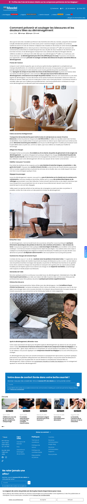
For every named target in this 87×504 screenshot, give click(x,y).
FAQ (18, 447)
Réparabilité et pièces (36, 456)
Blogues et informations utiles (76, 18)
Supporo (28, 14)
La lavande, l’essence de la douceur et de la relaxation (77, 412)
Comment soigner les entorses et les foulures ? (43, 412)
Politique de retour (36, 446)
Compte (70, 8)
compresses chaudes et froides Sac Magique (48, 361)
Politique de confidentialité (17, 389)
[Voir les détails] (5, 437)
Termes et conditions (35, 441)
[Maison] (10, 8)
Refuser (70, 500)
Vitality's (57, 14)
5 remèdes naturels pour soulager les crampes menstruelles (26, 412)
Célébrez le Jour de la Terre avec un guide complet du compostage (9, 412)
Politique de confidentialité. (41, 495)
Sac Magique (10, 14)
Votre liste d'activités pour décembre (60, 412)
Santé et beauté (44, 14)
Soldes (69, 14)
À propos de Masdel (21, 443)
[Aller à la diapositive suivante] (84, 412)
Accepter (43, 500)
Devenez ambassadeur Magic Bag (53, 442)
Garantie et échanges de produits (21, 452)
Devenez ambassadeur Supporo (53, 449)
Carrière (51, 437)
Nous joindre (52, 454)
